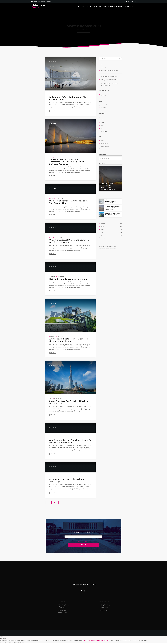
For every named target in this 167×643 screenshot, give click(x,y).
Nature (52, 477)
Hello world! (103, 67)
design (107, 246)
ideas (115, 246)
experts (110, 246)
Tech (51, 157)
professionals (102, 248)
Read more (52, 110)
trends (107, 248)
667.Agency (56, 632)
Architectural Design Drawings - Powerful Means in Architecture (70, 441)
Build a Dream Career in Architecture (68, 279)
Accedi (102, 140)
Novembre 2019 (104, 104)
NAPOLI (41, 1)
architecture (102, 246)
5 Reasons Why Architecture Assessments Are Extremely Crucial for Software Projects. (69, 161)
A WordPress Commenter (106, 94)
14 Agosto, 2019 (109, 202)
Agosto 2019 (103, 107)
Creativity (53, 276)
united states (112, 248)
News (102, 125)
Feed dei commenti (105, 146)
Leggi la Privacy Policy (83, 541)
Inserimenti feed (104, 143)
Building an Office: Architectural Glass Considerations (110, 200)
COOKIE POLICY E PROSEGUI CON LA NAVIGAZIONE (96, 640)
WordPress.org (104, 149)
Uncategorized (104, 131)
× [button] (1, 636)
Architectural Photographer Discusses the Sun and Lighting (112, 214)
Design (52, 94)
